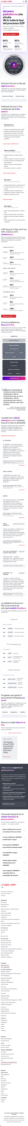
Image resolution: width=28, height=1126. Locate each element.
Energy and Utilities (6, 913)
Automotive (4, 906)
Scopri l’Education (7, 199)
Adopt (2, 1024)
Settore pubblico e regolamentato (10, 909)
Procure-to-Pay (14, 362)
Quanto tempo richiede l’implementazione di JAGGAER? (10, 863)
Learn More (21, 465)
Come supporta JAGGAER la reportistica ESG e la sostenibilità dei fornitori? (11, 873)
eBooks (3, 1087)
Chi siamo (3, 1052)
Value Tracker (4, 984)
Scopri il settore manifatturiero (10, 143)
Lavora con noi (5, 1056)
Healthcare (4, 917)
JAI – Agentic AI (5, 967)
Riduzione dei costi (6, 942)
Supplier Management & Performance (11, 973)
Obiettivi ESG (4, 947)
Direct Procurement (6, 944)
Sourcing (21, 352)
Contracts (14, 356)
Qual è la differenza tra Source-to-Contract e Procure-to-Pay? (12, 831)
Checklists (3, 1080)
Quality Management (6, 1004)
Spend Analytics (5, 980)
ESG (2, 1060)
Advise (3, 1026)
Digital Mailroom (5, 1011)
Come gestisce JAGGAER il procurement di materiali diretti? (12, 846)
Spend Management (14, 348)
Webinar (3, 1099)
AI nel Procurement (6, 940)
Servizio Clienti (5, 1047)
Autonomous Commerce (7, 1054)
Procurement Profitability (7, 951)
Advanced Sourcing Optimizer (9, 989)
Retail (2, 921)
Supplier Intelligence (6, 969)
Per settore (4, 902)
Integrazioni (4, 1020)
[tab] (7, 96)
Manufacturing (5, 904)
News (2, 1091)
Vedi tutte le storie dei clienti (8, 435)
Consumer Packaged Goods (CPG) (10, 923)
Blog (2, 1076)
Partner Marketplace (6, 1038)
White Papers (4, 1095)
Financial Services (5, 915)
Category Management (10, 352)
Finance (3, 932)
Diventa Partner (5, 1040)
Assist (2, 1028)
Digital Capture (5, 1009)
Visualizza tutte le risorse (15, 732)
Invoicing (10, 373)
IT (1, 934)
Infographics (4, 1089)
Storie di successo (6, 1045)
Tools (2, 1093)
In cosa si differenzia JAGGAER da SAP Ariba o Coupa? (12, 838)
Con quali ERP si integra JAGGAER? (10, 854)
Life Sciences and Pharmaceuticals (10, 919)
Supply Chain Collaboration (14, 369)
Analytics (3, 1030)
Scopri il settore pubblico (9, 173)
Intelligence (4, 1022)
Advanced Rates (5, 991)
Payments (18, 373)
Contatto (3, 895)
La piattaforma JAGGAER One (9, 1062)
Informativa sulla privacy (7, 891)
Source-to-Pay (5, 965)
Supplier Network (5, 971)
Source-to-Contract (14, 345)
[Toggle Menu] (26, 1)
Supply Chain (4, 936)
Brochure (3, 1078)
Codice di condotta (6, 893)
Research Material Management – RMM (11, 1000)
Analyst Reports (5, 1074)
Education (3, 911)
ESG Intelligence (5, 975)
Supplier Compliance (6, 957)
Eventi (2, 1101)
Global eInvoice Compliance (8, 1013)
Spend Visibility (5, 955)
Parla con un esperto (10, 34)
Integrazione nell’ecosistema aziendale (11, 949)
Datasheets (4, 1085)
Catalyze (3, 1018)
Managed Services (6, 1064)
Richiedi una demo (8, 316)
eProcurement (14, 365)
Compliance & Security (7, 1058)
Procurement (4, 930)
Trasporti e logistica (6, 925)
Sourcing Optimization (7, 953)
